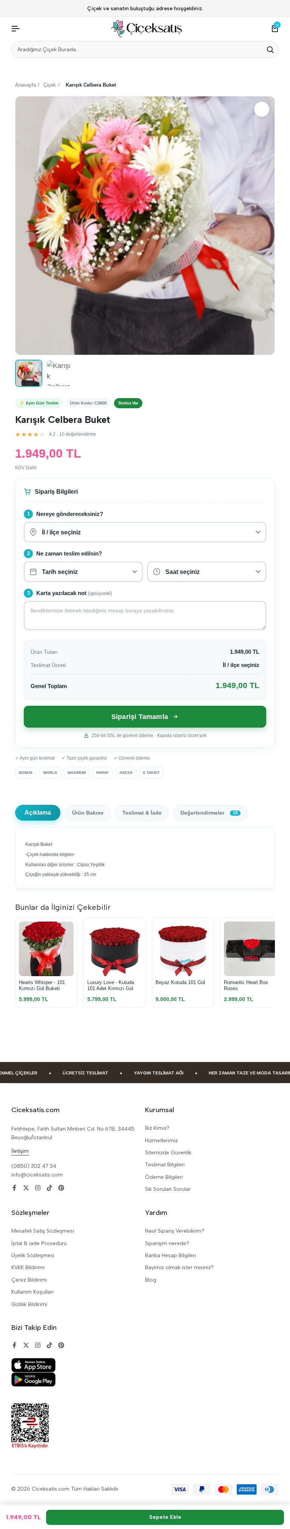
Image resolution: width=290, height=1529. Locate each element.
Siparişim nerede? (167, 1243)
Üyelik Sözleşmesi (32, 1255)
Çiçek (49, 85)
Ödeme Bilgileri (164, 1177)
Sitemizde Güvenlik (168, 1152)
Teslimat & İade (142, 813)
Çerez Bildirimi (29, 1280)
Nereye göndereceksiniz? (69, 514)
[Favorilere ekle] (261, 109)
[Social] (14, 1188)
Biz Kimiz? (157, 1128)
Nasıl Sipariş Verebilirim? (174, 1231)
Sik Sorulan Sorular (168, 1189)
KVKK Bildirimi (28, 1267)
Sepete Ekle (165, 1517)
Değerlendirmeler (209, 813)
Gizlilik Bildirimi (29, 1304)
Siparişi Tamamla (139, 716)
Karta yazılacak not (74, 593)
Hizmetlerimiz (161, 1140)
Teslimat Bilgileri (165, 1164)
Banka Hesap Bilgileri (170, 1255)
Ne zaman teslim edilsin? (69, 554)
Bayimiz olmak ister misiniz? (179, 1267)
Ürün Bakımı (87, 813)
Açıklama (38, 812)
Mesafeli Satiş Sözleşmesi (42, 1231)
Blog (150, 1280)
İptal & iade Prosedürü (39, 1243)
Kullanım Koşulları (32, 1292)
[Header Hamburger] (15, 28)
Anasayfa (25, 85)
